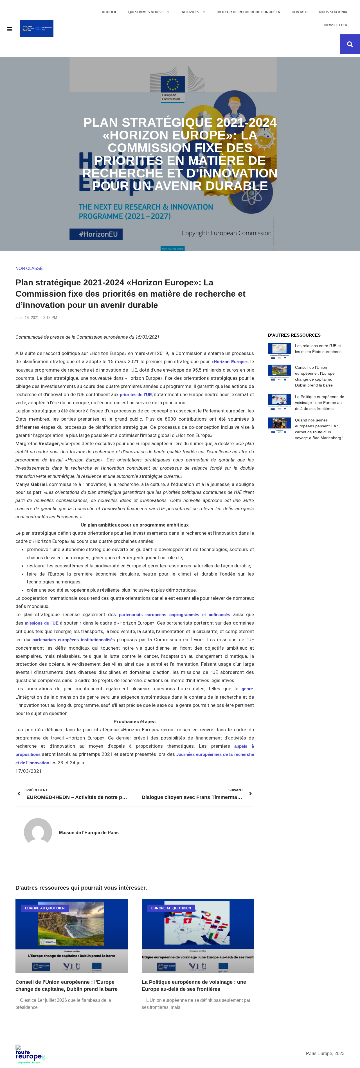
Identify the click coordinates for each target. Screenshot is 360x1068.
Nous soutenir (333, 12)
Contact (300, 12)
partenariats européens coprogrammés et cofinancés (174, 614)
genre (247, 688)
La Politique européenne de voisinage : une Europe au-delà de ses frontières (319, 402)
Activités (190, 12)
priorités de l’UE (136, 394)
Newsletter (335, 25)
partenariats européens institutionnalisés (73, 639)
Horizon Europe (230, 361)
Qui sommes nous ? (145, 12)
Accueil (109, 12)
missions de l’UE (41, 623)
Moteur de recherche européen (248, 12)
